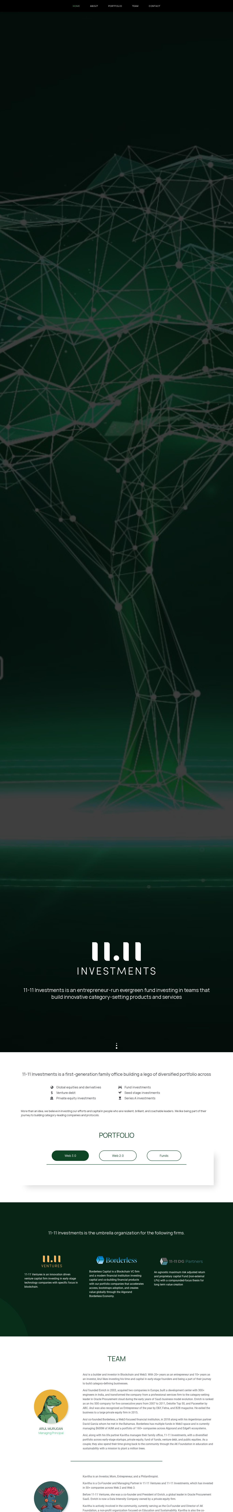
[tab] (70, 1155)
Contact (154, 6)
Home (76, 6)
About (94, 6)
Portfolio (115, 6)
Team (135, 6)
